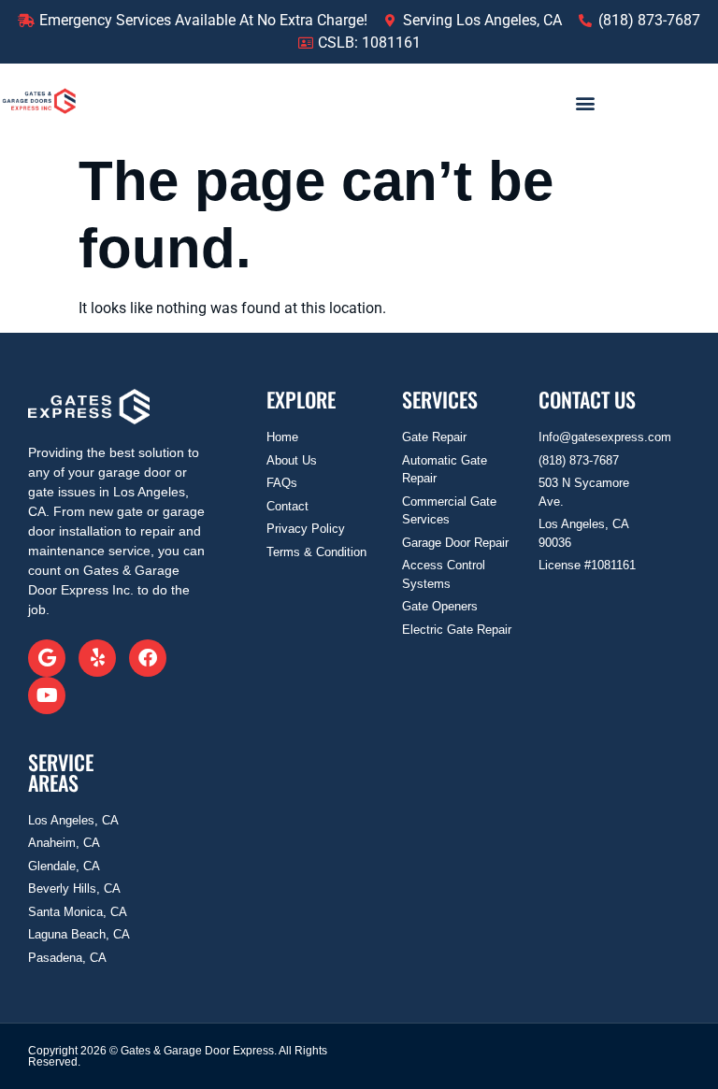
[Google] (46, 658)
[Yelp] (97, 658)
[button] (585, 102)
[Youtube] (46, 695)
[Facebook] (147, 658)
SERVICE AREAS (60, 772)
